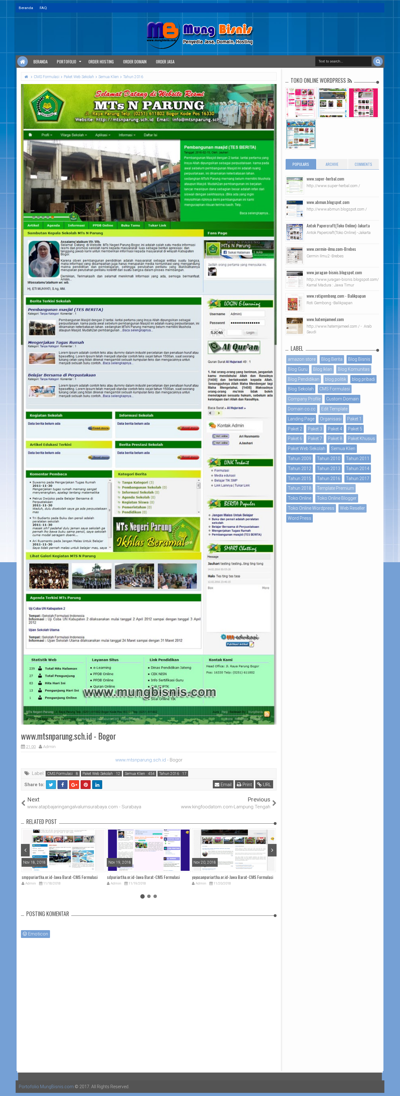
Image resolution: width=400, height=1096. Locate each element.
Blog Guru (298, 369)
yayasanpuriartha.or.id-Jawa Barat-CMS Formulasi (232, 877)
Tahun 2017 (357, 478)
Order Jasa (165, 61)
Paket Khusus (361, 438)
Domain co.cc (302, 408)
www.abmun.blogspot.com (328, 202)
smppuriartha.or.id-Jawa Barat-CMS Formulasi (60, 877)
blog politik (335, 379)
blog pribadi (363, 379)
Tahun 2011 (357, 458)
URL (266, 784)
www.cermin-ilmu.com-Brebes (331, 248)
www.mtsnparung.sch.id (140, 760)
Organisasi (331, 418)
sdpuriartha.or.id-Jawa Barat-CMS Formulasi (143, 877)
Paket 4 (335, 428)
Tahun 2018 (299, 488)
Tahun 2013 (328, 468)
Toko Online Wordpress (311, 508)
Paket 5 (355, 428)
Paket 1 (354, 418)
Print (246, 784)
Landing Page (301, 418)
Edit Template (334, 408)
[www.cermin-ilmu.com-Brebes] (295, 255)
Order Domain (135, 61)
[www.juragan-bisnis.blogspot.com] (295, 279)
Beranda (26, 8)
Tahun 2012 (299, 468)
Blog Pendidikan (303, 379)
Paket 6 (295, 438)
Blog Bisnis (359, 359)
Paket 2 (295, 428)
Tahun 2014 (357, 468)
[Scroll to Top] (392, 1085)
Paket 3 (315, 428)
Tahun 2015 (299, 478)
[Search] (378, 61)
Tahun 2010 (328, 458)
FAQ (43, 8)
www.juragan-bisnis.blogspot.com (334, 272)
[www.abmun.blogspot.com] (295, 209)
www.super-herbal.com (325, 178)
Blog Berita (331, 359)
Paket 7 (315, 438)
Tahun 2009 (299, 458)
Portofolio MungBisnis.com (46, 1086)
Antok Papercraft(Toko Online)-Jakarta (338, 225)
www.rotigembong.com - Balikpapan (336, 295)
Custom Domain (342, 398)
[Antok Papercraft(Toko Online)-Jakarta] (295, 232)
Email (225, 784)
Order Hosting (101, 61)
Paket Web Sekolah (97, 773)
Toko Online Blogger (337, 498)
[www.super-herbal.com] (295, 185)
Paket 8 (335, 438)
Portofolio (66, 61)
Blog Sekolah (301, 388)
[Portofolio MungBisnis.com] (22, 61)
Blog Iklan (322, 369)
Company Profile (304, 398)
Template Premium (335, 488)
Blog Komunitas (354, 369)
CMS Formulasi (60, 773)
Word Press (299, 518)
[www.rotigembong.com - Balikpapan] (295, 302)
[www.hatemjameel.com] (295, 326)
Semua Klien (135, 773)
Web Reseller (352, 508)
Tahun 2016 (169, 773)
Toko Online (299, 498)
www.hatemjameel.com (325, 319)
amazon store (302, 359)
